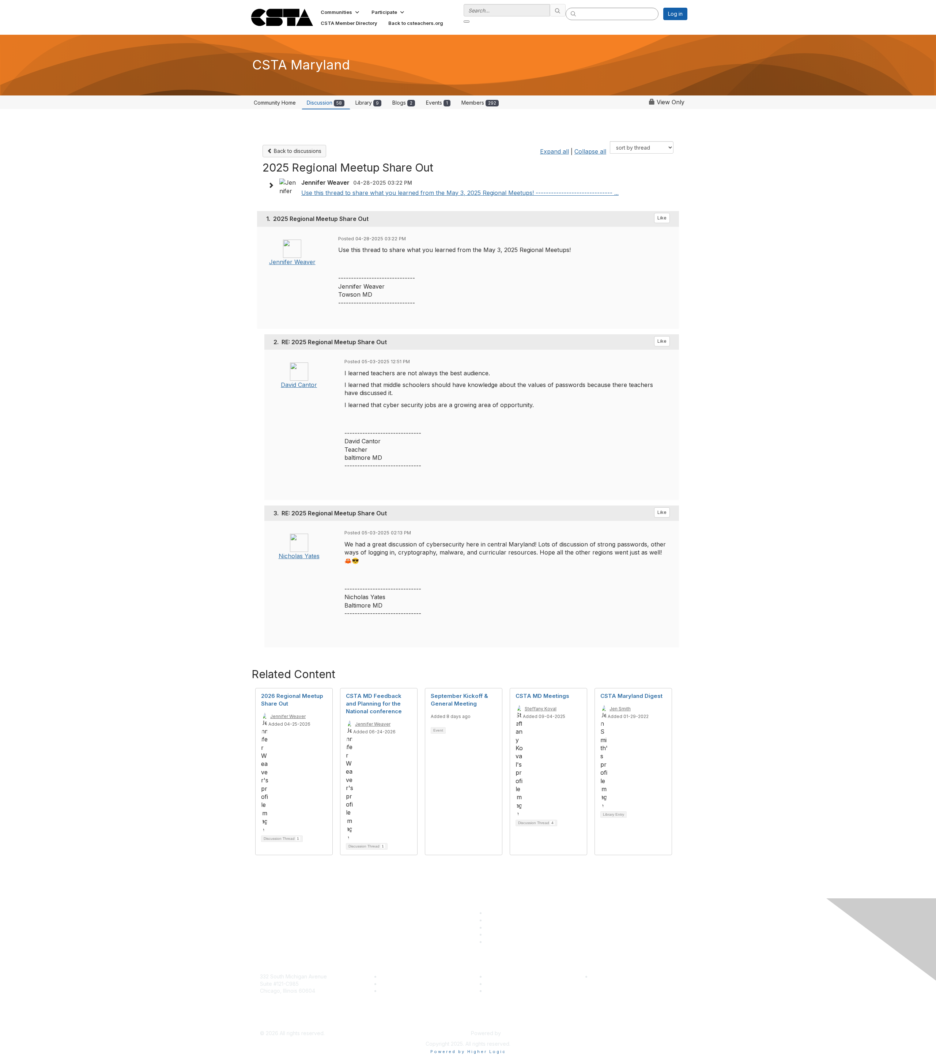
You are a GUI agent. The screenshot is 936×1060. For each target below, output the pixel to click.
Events (437, 102)
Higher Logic (517, 1033)
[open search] (466, 21)
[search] (558, 10)
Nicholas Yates (299, 556)
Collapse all (590, 151)
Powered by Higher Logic (468, 1051)
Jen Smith (620, 708)
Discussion (324, 102)
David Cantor (299, 384)
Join (385, 976)
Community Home (275, 102)
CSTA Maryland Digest (631, 695)
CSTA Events (501, 976)
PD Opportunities (506, 984)
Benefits (390, 984)
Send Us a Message (284, 1022)
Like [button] (662, 218)
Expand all (554, 151)
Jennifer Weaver (292, 262)
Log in (675, 14)
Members (478, 102)
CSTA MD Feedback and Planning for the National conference (374, 703)
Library (367, 102)
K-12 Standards (503, 991)
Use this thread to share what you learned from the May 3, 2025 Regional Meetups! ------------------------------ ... (460, 192)
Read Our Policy (610, 976)
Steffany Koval (540, 708)
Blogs (402, 102)
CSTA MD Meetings (542, 695)
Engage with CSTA (402, 991)
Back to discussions (296, 151)
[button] (340, 12)
